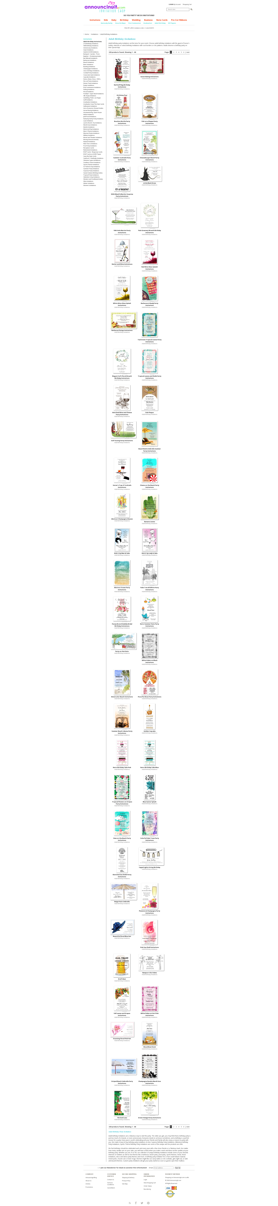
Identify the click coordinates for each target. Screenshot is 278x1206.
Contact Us (110, 1180)
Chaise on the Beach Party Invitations (149, 486)
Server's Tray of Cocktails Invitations (122, 486)
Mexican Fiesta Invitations (91, 133)
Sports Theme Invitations (91, 164)
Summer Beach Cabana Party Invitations (122, 732)
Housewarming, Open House (92, 112)
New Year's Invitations (90, 144)
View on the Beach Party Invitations (122, 839)
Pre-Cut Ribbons (179, 20)
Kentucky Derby (106, 23)
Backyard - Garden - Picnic (91, 54)
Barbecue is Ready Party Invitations (149, 304)
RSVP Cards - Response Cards (92, 152)
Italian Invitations (88, 114)
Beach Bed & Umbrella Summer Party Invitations (149, 450)
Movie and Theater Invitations (92, 137)
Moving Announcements (90, 139)
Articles (88, 1184)
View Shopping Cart (150, 1183)
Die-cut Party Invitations (90, 81)
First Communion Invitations (92, 87)
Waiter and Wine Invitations (122, 264)
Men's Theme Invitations (91, 131)
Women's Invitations (89, 185)
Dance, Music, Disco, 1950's (91, 79)
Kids (106, 20)
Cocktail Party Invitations (90, 73)
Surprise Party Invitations (91, 171)
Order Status (148, 1186)
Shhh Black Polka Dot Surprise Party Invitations (122, 195)
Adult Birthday (160, 23)
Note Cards (161, 20)
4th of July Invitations (89, 96)
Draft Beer (122, 979)
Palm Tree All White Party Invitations (149, 589)
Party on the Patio (122, 651)
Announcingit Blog (91, 1177)
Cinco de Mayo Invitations (91, 71)
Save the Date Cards (89, 156)
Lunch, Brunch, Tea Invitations (92, 123)
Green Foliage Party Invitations (149, 1118)
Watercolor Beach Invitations (122, 697)
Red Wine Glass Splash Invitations (149, 268)
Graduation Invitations (90, 102)
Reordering (147, 1189)
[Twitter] (142, 1203)
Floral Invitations (88, 92)
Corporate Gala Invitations (91, 75)
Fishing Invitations (88, 89)
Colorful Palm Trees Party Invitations (149, 839)
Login (145, 1180)
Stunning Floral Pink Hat (122, 1039)
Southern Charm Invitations (91, 162)
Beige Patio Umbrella (122, 902)
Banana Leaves (149, 522)
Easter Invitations (88, 85)
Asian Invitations (88, 50)
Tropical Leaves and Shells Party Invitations (149, 377)
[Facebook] (135, 1203)
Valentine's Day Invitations (91, 177)
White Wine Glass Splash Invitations (122, 304)
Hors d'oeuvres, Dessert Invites (93, 108)
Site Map (125, 1184)
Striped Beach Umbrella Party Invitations (122, 1082)
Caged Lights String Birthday (149, 867)
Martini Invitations (88, 127)
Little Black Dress (149, 183)
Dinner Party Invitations (90, 83)
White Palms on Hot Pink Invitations (150, 1014)
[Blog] (129, 1203)
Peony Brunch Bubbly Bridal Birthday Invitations (122, 625)
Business (148, 20)
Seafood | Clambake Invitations (93, 158)
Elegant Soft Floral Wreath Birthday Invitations (122, 377)
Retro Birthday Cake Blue (149, 767)
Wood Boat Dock (149, 1047)
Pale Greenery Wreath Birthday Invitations (149, 231)
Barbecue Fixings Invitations (122, 330)
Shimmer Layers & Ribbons (91, 160)
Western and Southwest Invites (93, 179)
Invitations (95, 20)
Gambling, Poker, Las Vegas (92, 98)
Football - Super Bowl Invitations (93, 94)
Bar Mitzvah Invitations (90, 58)
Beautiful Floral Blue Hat (122, 936)
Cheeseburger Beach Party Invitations (149, 159)
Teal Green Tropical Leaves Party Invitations (149, 341)
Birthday (124, 20)
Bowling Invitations (89, 67)
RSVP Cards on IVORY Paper (92, 154)
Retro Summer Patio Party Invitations (149, 625)
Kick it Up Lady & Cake (149, 553)
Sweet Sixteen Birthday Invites (93, 173)
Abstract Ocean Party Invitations (122, 589)
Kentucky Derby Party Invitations (93, 119)
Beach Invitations (88, 62)
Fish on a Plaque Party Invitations (150, 122)
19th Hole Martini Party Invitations (122, 231)
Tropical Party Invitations (91, 175)
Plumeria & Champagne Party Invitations (149, 912)
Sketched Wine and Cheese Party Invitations (122, 414)
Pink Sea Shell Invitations (149, 947)
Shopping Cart (187, 4)
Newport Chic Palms (149, 973)
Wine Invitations (88, 181)
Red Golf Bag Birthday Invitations (122, 86)
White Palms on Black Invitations (149, 661)
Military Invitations (89, 135)
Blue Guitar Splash (149, 802)
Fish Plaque (149, 412)
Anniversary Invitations (90, 48)
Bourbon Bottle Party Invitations (122, 122)
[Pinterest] (148, 1203)
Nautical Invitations (89, 142)
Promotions (89, 1187)
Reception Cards (88, 148)
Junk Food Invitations (89, 116)
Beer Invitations (88, 64)
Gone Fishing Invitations (150, 77)
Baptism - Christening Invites (92, 56)
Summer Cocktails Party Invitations (122, 159)
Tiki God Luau (122, 1118)
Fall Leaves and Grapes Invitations (122, 1014)
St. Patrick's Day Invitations (91, 167)
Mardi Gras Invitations (90, 125)
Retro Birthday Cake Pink (122, 767)
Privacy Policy (126, 1181)
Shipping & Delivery (128, 1177)
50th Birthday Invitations (90, 46)
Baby (113, 20)
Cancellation (111, 1188)
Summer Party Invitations (91, 169)
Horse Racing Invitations (90, 110)
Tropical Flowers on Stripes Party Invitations (122, 803)
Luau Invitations (88, 121)
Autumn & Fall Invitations (90, 52)
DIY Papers (172, 23)
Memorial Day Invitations (91, 129)
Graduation (147, 23)
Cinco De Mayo (120, 23)
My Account (175, 4)
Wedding (136, 20)
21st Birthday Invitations (90, 44)
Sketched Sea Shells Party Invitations (122, 876)
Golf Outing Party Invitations (122, 441)
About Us (88, 1181)
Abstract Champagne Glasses (122, 519)
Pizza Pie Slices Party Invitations (149, 697)
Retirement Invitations (90, 150)
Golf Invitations (88, 100)
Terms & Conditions (110, 1184)
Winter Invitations (88, 183)
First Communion (134, 23)
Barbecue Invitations (89, 60)
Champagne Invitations (90, 69)
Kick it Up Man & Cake (122, 553)
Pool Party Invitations (90, 146)
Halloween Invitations (90, 106)
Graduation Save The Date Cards (93, 104)
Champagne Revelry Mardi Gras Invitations (149, 1082)
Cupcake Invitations (89, 77)
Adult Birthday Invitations (92, 41)
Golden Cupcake (150, 731)
